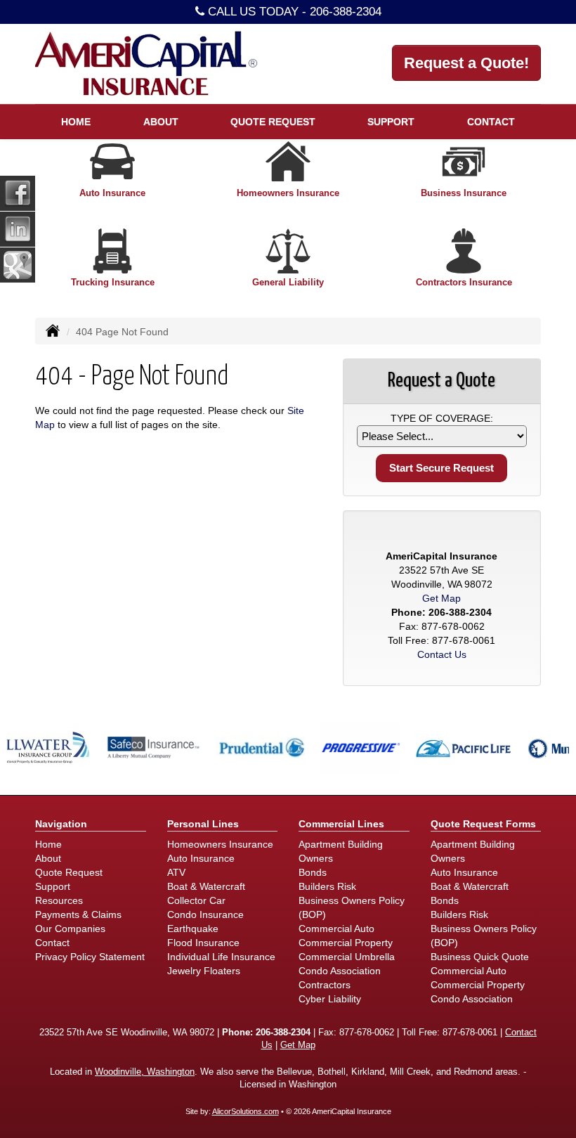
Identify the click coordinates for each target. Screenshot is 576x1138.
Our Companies (70, 928)
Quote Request (69, 872)
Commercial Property (346, 942)
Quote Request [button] (272, 121)
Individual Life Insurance (221, 956)
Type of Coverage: (442, 418)
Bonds (313, 872)
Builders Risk (327, 886)
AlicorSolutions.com (245, 1111)
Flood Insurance (203, 942)
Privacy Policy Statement (90, 956)
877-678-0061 (463, 640)
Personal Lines (203, 823)
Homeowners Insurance (220, 844)
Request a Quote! (466, 63)
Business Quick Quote (480, 956)
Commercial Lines (341, 823)
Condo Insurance (205, 914)
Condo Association (340, 970)
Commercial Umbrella (347, 956)
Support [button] (390, 121)
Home (76, 121)
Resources (59, 900)
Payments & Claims (78, 914)
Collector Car (196, 900)
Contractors (325, 984)
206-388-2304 (345, 11)
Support (52, 886)
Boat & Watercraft (206, 886)
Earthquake (192, 928)
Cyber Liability (330, 998)
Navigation (61, 823)
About (48, 858)
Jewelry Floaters (203, 970)
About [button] (160, 121)
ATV (176, 872)
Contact (491, 121)
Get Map (441, 598)
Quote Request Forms (483, 823)
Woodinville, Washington (145, 1072)
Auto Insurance (201, 858)
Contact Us (441, 654)
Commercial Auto (336, 928)
